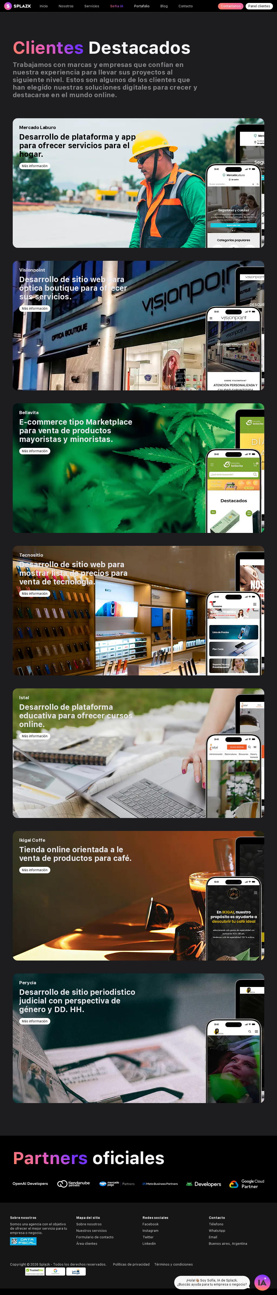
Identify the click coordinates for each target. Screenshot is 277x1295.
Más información (35, 166)
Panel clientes (259, 6)
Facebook (151, 1224)
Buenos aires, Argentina (228, 1244)
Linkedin (149, 1244)
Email (213, 1237)
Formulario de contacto (95, 1237)
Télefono (216, 1224)
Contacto (186, 6)
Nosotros (66, 6)
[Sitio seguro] (35, 1271)
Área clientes (86, 1244)
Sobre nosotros (89, 1224)
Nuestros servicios (91, 1231)
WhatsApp (217, 1231)
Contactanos (231, 6)
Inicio (44, 6)
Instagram (151, 1231)
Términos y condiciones (173, 1264)
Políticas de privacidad (131, 1264)
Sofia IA (116, 6)
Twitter (148, 1237)
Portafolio (142, 6)
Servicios (91, 6)
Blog (164, 6)
